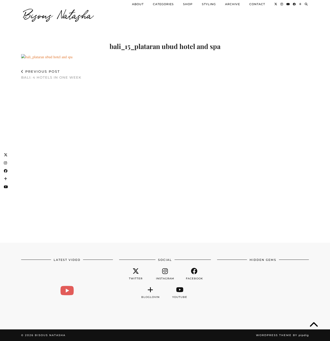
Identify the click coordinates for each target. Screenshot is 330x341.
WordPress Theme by (282, 335)
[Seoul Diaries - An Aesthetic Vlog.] (67, 290)
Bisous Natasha (58, 14)
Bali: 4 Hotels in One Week (51, 74)
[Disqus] (165, 158)
